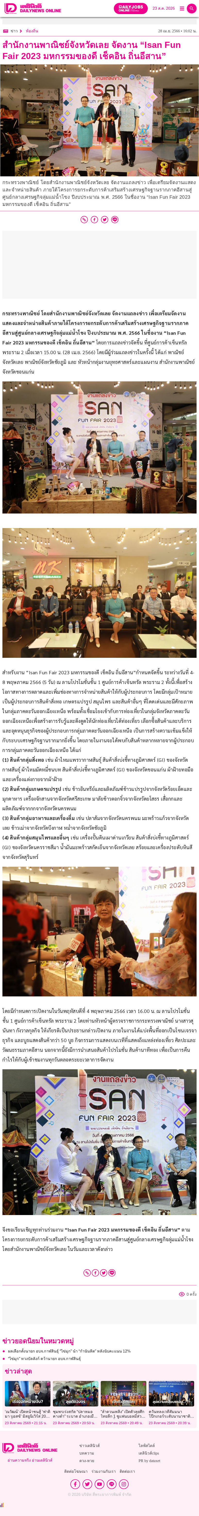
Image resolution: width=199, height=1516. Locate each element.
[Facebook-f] (75, 1484)
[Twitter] (103, 1272)
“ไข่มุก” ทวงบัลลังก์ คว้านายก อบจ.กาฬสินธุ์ (44, 1359)
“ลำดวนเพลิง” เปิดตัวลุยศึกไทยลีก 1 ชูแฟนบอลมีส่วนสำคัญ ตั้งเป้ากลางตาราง (122, 1416)
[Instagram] (124, 1484)
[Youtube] (99, 1484)
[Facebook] (95, 1272)
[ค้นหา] (192, 8)
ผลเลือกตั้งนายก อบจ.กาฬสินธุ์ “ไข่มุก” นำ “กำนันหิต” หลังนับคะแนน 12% (69, 1351)
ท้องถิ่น (32, 31)
